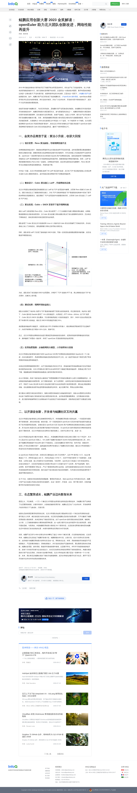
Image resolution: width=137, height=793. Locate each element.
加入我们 (47, 775)
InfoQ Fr (126, 775)
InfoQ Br (126, 777)
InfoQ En (126, 770)
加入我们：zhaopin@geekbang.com (65, 777)
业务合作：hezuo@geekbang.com (64, 772)
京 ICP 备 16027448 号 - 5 (81, 790)
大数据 (104, 118)
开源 (103, 89)
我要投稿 (47, 771)
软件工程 (32, 588)
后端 (103, 81)
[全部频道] (109, 10)
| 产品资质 (113, 790)
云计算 (24, 588)
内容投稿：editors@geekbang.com (64, 770)
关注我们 (47, 778)
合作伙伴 (47, 773)
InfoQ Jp (126, 772)
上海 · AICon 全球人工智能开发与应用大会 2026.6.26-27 (100, 772)
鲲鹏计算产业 (85, 93)
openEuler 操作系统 (71, 96)
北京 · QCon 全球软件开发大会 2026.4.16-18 (97, 770)
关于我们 (47, 768)
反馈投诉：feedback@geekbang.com (65, 775)
